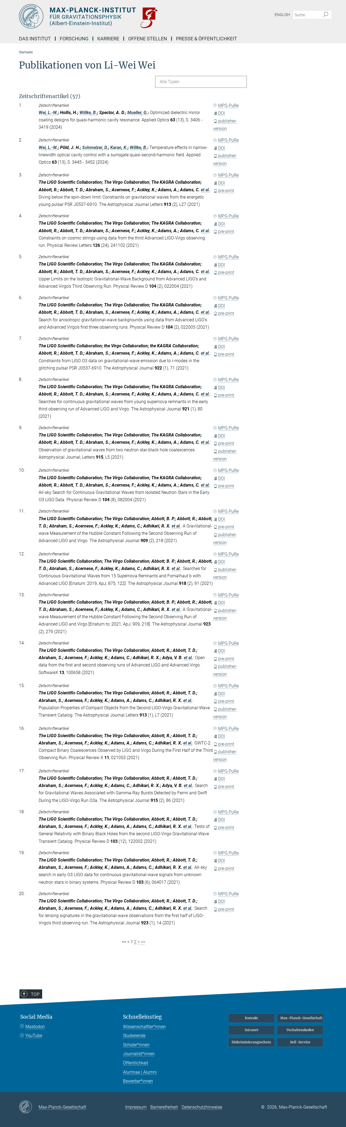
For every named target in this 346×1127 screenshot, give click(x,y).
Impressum (136, 1107)
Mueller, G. (137, 112)
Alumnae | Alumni (140, 1072)
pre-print (226, 190)
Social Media (36, 1017)
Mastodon (35, 1026)
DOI (221, 113)
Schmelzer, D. (95, 147)
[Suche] (325, 15)
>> (143, 941)
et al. (205, 189)
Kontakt (251, 1018)
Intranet (251, 1030)
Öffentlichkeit (135, 1063)
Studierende (134, 1035)
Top (35, 994)
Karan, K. (119, 147)
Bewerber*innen (138, 1081)
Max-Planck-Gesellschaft (301, 1018)
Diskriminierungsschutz (251, 1042)
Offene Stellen (147, 39)
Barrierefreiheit (164, 1107)
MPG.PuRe (228, 105)
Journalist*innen (139, 1053)
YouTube (33, 1035)
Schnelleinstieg (142, 1017)
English (282, 14)
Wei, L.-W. (48, 112)
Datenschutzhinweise (202, 1107)
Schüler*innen (136, 1044)
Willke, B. (88, 112)
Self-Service (300, 1042)
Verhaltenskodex (300, 1030)
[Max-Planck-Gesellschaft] (29, 1107)
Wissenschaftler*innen (144, 1026)
